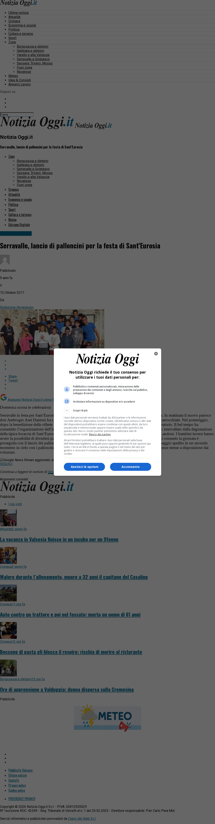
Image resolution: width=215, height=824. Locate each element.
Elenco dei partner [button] (100, 434)
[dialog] (107, 412)
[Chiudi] (156, 353)
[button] (107, 410)
